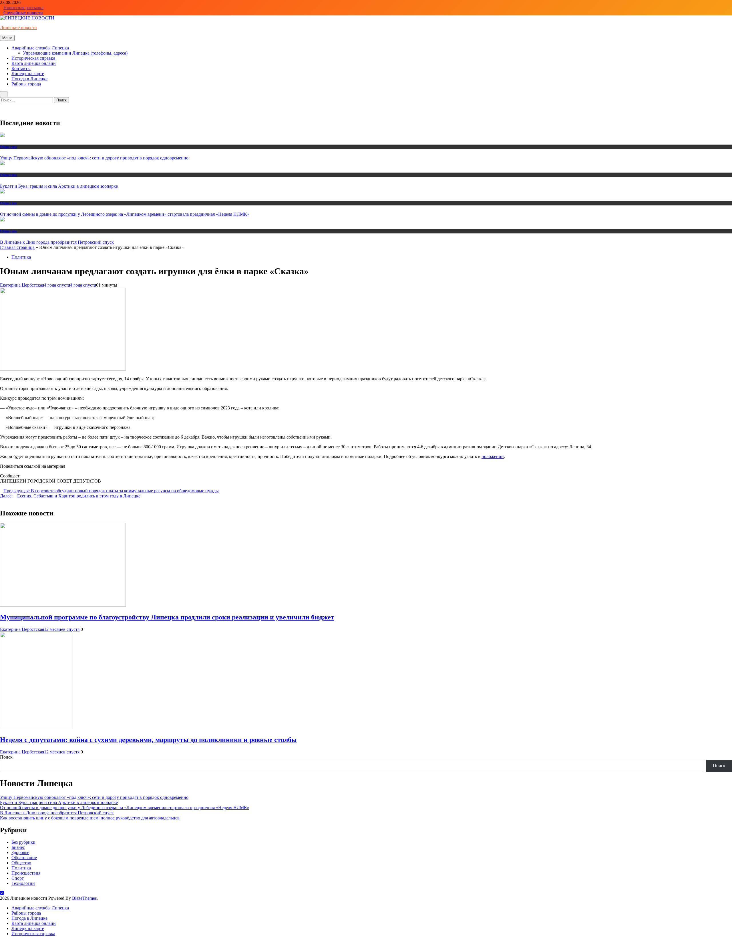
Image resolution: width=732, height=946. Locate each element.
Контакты (21, 68)
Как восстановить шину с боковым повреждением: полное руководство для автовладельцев (90, 817)
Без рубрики (23, 842)
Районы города (26, 83)
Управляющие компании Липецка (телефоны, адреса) (75, 53)
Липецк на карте (27, 73)
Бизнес (18, 847)
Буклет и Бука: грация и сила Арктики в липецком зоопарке (59, 186)
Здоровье (20, 852)
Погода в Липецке (29, 78)
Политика (21, 257)
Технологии (23, 883)
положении (493, 456)
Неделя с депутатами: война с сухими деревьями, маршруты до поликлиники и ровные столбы (148, 739)
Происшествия (25, 873)
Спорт (17, 878)
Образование (24, 857)
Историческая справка (33, 58)
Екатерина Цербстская (22, 285)
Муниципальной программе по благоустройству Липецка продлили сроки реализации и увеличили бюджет (167, 617)
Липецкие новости (18, 27)
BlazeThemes (84, 898)
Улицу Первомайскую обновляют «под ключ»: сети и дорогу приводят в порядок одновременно (94, 157)
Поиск (6, 757)
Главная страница (17, 247)
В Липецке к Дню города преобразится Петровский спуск (57, 242)
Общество (8, 147)
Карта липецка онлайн (33, 63)
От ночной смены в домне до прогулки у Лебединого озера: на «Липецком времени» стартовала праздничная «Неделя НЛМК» (124, 214)
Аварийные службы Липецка (40, 47)
